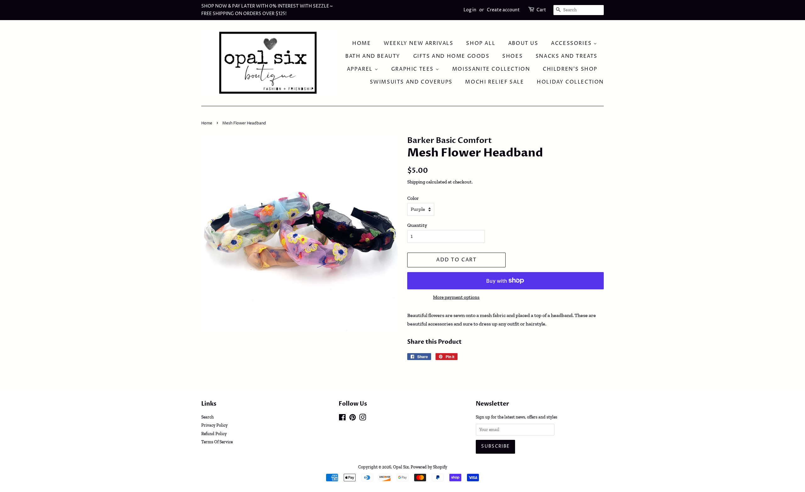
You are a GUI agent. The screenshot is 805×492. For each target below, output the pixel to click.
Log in (470, 10)
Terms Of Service (217, 441)
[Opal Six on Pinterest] (352, 418)
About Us (523, 43)
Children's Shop (570, 69)
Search (207, 416)
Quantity (417, 225)
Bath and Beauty (372, 56)
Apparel (361, 69)
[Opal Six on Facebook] (342, 418)
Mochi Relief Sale (494, 82)
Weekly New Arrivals (418, 43)
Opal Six (401, 466)
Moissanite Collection (491, 69)
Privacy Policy (214, 425)
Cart (541, 10)
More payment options (456, 297)
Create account (503, 10)
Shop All (480, 43)
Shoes (512, 56)
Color (413, 198)
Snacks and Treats (566, 56)
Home (361, 43)
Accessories (572, 43)
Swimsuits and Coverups (411, 82)
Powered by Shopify (429, 466)
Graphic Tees (413, 69)
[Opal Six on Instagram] (362, 418)
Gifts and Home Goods (451, 56)
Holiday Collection (570, 82)
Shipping (416, 182)
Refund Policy (214, 433)
